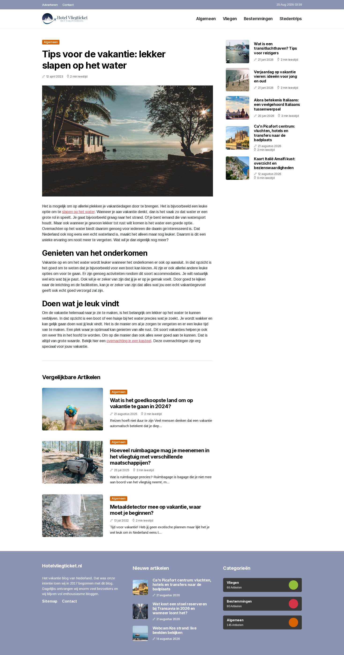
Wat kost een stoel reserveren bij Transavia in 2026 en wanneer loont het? (180, 608)
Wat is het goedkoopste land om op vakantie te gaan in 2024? (151, 403)
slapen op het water (78, 212)
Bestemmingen (258, 18)
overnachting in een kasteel (128, 341)
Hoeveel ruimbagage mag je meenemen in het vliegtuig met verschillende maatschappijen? (159, 456)
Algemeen (206, 18)
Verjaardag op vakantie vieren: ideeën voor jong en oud (275, 76)
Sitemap (49, 601)
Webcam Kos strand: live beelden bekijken (175, 630)
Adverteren (50, 5)
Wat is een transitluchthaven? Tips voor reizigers (275, 48)
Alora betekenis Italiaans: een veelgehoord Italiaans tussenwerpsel (277, 104)
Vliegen (230, 18)
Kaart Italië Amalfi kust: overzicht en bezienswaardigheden (274, 163)
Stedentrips (291, 18)
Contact (68, 5)
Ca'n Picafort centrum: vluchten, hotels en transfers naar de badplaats (274, 133)
